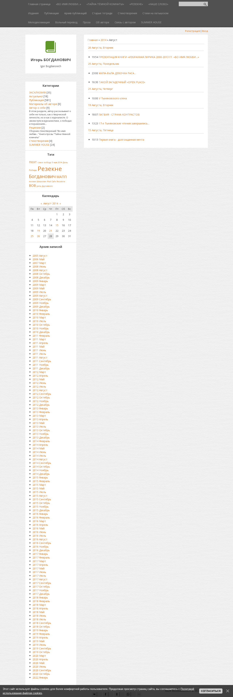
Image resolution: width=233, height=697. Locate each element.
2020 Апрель (40, 659)
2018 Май (38, 612)
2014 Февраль (41, 441)
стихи (40, 162)
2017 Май (38, 568)
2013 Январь (40, 408)
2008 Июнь (39, 266)
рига (39, 186)
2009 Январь (40, 281)
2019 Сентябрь (42, 648)
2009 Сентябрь (42, 299)
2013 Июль (39, 426)
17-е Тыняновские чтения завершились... (124, 123)
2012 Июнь (39, 383)
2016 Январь (40, 514)
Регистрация (192, 31)
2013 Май (38, 423)
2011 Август (40, 357)
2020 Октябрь (41, 674)
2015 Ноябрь (41, 506)
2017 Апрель (40, 564)
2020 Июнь (39, 666)
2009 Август (40, 295)
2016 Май (38, 528)
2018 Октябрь (41, 626)
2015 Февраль (41, 481)
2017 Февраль (41, 557)
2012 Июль (39, 386)
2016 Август (40, 539)
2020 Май (38, 663)
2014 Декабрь (41, 474)
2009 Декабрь (41, 306)
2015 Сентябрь (42, 499)
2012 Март (39, 372)
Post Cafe (51, 181)
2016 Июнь (39, 532)
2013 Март (39, 415)
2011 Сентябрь (42, 361)
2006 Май (38, 259)
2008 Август (40, 270)
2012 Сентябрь (42, 394)
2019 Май (38, 641)
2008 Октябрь (41, 273)
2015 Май (38, 488)
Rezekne (61, 181)
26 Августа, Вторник (100, 47)
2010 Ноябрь (41, 328)
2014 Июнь (39, 452)
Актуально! (36, 96)
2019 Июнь (39, 644)
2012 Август (40, 390)
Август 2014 (50, 203)
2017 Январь (40, 554)
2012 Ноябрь (41, 401)
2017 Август (40, 579)
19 (38, 230)
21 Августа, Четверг (100, 89)
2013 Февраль (41, 412)
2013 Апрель (40, 419)
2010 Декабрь (41, 332)
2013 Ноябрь (41, 434)
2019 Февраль (41, 634)
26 (38, 236)
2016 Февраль (41, 517)
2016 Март (39, 521)
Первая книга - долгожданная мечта (121, 139)
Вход (205, 31)
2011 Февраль (41, 335)
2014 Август (40, 459)
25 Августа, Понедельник (103, 63)
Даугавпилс (47, 186)
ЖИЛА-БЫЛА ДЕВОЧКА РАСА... (117, 73)
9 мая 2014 (57, 162)
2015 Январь (40, 477)
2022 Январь (40, 677)
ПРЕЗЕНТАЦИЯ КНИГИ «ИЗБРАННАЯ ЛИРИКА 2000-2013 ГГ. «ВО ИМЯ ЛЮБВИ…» (149, 57)
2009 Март (39, 284)
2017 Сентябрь (42, 583)
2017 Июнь (39, 572)
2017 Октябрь (41, 586)
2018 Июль (39, 619)
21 (50, 230)
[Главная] (51, 51)
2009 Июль (39, 292)
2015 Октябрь (41, 503)
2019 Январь (40, 630)
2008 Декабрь (41, 277)
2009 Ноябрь (41, 303)
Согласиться (211, 691)
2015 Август (40, 495)
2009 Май (38, 288)
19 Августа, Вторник (100, 105)
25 (32, 236)
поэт (33, 161)
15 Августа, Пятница (100, 130)
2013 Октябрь (41, 430)
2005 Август (40, 255)
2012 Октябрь (41, 397)
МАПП (61, 176)
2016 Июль (39, 535)
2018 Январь (40, 597)
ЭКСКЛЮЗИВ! (37, 92)
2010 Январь (40, 310)
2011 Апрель (40, 343)
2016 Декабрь (41, 550)
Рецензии (35, 127)
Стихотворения (38, 141)
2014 (103, 40)
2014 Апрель (40, 444)
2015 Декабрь (41, 510)
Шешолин (41, 181)
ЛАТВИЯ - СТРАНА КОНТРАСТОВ (119, 114)
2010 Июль (39, 321)
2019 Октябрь (41, 652)
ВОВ (32, 185)
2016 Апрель (40, 524)
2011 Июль (39, 354)
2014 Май (38, 448)
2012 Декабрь (41, 404)
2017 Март (39, 561)
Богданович (42, 176)
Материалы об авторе (43, 104)
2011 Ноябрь (41, 364)
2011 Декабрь (41, 368)
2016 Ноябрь (41, 546)
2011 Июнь (39, 350)
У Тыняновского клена (113, 98)
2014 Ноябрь (41, 470)
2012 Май (38, 379)
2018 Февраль (41, 601)
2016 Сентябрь (42, 543)
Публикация (36, 100)
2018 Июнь (39, 615)
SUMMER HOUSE (39, 144)
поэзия (32, 181)
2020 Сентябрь (42, 670)
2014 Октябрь (41, 466)
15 (57, 225)
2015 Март (39, 484)
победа (47, 162)
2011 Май (38, 346)
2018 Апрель (40, 608)
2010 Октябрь (41, 324)
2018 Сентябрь (42, 623)
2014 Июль (39, 455)
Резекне (50, 168)
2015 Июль (39, 492)
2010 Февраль (41, 313)
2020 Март (39, 655)
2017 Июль (39, 575)
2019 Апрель (40, 637)
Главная (93, 40)
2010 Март (39, 317)
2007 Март (39, 263)
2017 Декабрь (41, 594)
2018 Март (39, 604)
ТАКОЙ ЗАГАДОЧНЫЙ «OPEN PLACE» (122, 82)
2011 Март (39, 339)
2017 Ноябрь (41, 590)
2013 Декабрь (41, 437)
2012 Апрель (40, 375)
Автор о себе (37, 107)
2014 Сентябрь (42, 463)
